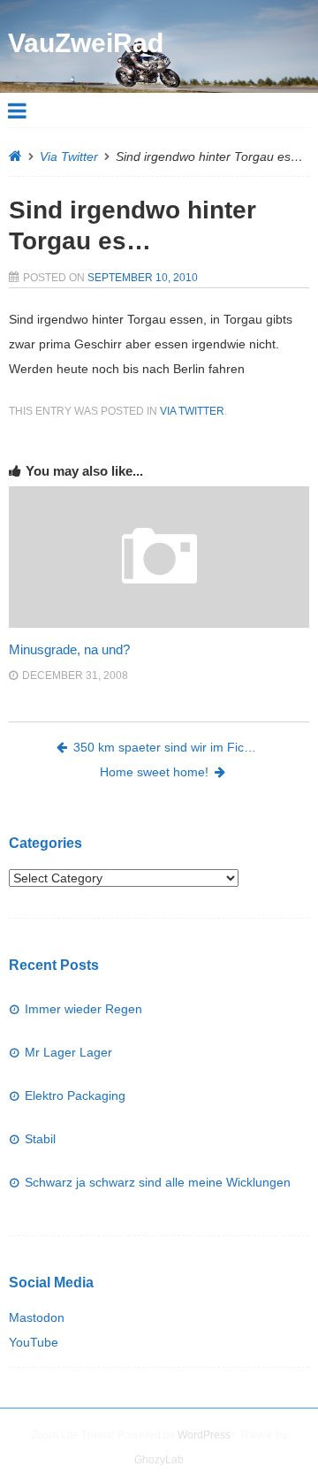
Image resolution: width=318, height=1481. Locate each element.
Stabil (40, 1139)
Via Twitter (69, 156)
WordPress (204, 1435)
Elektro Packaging (75, 1095)
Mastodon (36, 1317)
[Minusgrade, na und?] (159, 623)
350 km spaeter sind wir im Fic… (164, 747)
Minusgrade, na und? (69, 649)
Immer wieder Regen (83, 1009)
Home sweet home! (154, 772)
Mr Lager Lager (68, 1052)
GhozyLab (159, 1460)
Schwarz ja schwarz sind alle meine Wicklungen (158, 1182)
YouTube (33, 1342)
